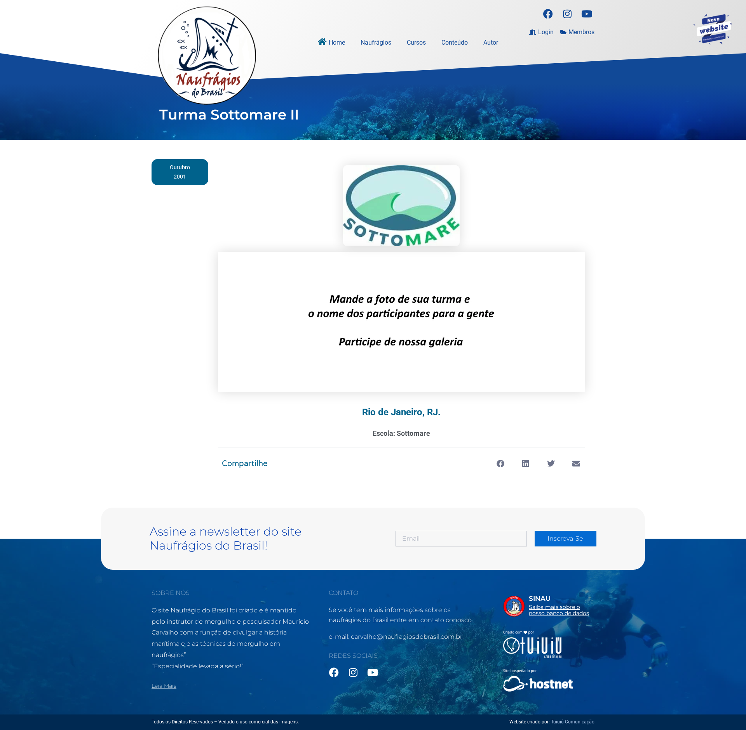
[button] (500, 464)
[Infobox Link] (548, 607)
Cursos (416, 42)
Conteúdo (454, 42)
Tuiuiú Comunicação (572, 722)
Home (337, 42)
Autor (490, 42)
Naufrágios (376, 42)
